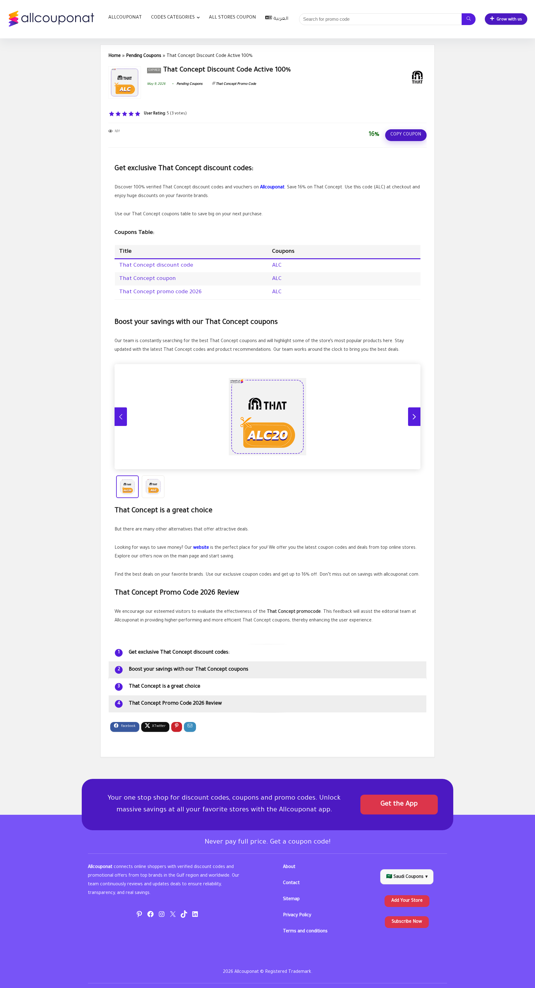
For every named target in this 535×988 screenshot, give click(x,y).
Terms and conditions (305, 931)
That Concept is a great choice (164, 686)
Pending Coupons (143, 56)
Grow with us (509, 19)
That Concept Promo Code (236, 84)
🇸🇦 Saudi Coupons (407, 877)
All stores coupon (232, 17)
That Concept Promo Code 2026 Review (175, 704)
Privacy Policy (297, 915)
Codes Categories (173, 17)
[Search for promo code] (469, 19)
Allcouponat (125, 17)
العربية (280, 19)
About (289, 867)
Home (114, 56)
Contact (291, 883)
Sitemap (291, 899)
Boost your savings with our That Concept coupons (188, 669)
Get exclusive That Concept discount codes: (179, 652)
